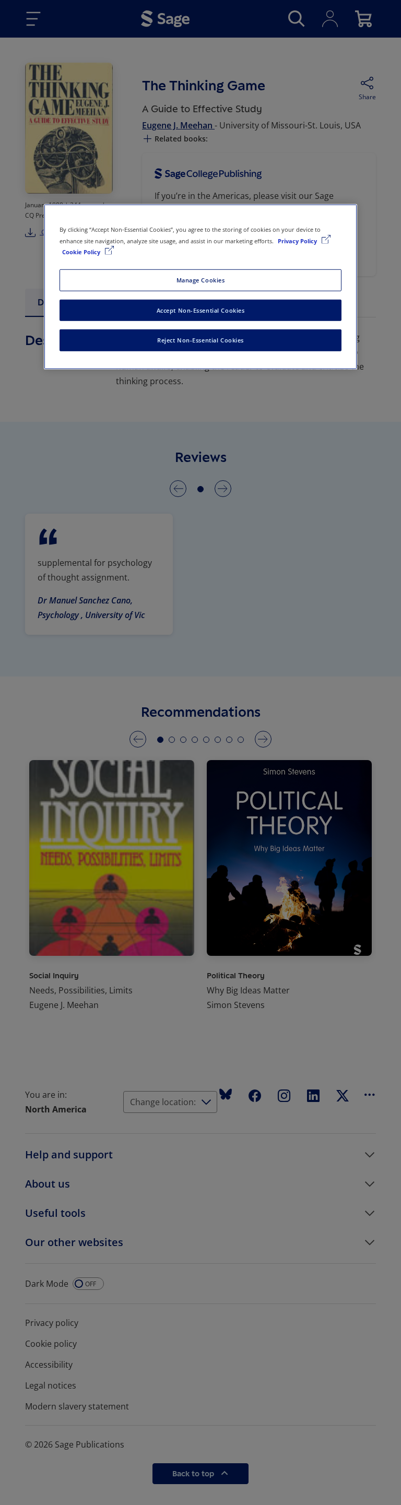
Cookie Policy (82, 251)
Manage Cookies (200, 279)
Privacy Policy (298, 240)
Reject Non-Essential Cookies (200, 340)
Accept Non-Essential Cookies (201, 310)
